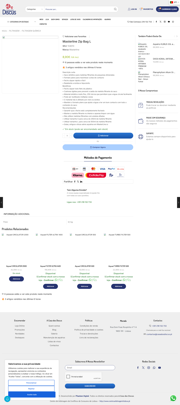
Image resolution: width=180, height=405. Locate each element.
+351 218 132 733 (84, 202)
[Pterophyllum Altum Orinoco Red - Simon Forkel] (144, 77)
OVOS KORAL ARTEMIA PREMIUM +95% (164, 59)
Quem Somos (55, 19)
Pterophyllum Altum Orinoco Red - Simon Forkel (164, 72)
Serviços (65, 19)
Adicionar (104, 136)
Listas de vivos (75, 19)
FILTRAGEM (14, 31)
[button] (174, 36)
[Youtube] (169, 22)
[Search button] (115, 9)
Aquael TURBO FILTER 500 (118, 266)
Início (41, 19)
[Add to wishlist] (26, 257)
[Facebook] (156, 22)
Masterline (74, 49)
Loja (47, 19)
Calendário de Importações (92, 19)
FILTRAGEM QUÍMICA (31, 31)
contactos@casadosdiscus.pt (159, 334)
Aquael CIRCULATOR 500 (84, 266)
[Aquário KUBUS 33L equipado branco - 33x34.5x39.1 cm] (144, 50)
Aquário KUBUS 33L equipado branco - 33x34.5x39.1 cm (164, 44)
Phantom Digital (82, 396)
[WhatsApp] (173, 22)
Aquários (107, 19)
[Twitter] (160, 22)
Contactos (43, 24)
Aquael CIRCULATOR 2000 (16, 266)
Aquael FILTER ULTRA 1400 (50, 266)
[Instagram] (165, 22)
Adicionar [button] (26, 252)
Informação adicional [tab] (17, 214)
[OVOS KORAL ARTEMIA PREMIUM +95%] (144, 64)
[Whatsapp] (154, 367)
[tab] (16, 214)
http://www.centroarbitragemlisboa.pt (115, 401)
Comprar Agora (99, 147)
